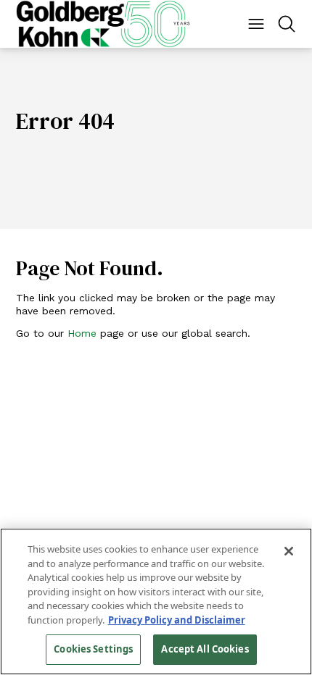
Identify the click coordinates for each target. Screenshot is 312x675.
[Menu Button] (256, 24)
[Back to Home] (103, 24)
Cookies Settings (93, 648)
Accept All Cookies (204, 648)
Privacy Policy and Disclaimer (176, 619)
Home (82, 333)
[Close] (289, 551)
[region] (156, 601)
